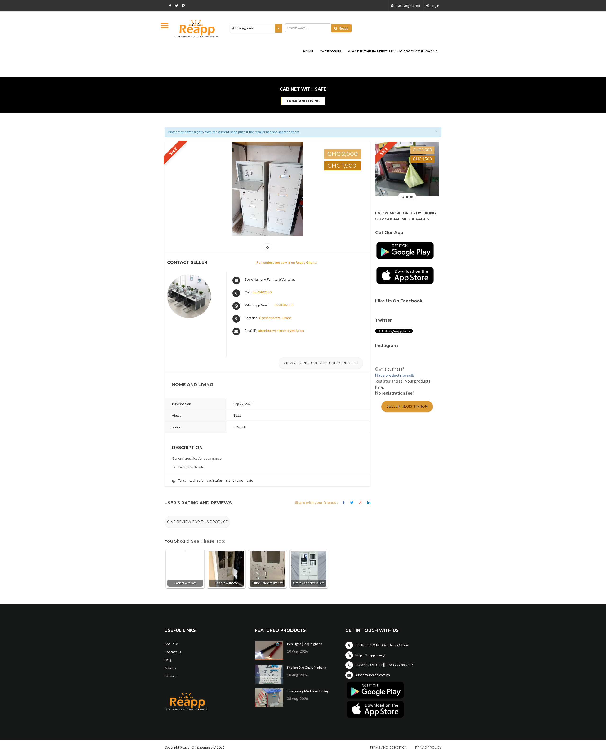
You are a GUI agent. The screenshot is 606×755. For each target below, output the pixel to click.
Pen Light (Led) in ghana (304, 644)
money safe (234, 480)
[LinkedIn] (368, 503)
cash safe (196, 480)
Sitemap (171, 676)
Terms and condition (388, 747)
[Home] (196, 28)
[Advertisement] (234, 56)
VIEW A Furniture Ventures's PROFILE (321, 363)
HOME (308, 51)
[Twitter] (352, 503)
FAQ (168, 660)
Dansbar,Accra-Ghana (275, 318)
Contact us (173, 652)
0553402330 (262, 292)
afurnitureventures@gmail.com (281, 330)
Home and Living (303, 101)
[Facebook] (344, 503)
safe (250, 480)
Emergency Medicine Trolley (308, 691)
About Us (172, 644)
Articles (170, 668)
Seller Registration (407, 406)
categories (330, 51)
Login (435, 6)
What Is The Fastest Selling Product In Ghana (393, 51)
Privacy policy (428, 747)
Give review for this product (197, 522)
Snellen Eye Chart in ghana (306, 667)
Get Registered (408, 6)
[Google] (360, 503)
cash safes (215, 480)
